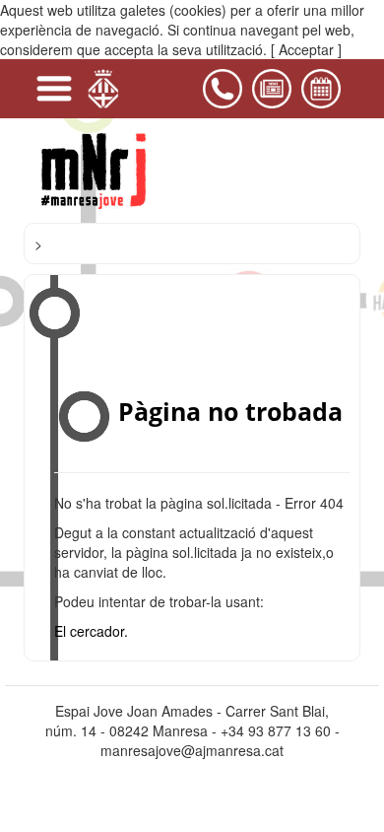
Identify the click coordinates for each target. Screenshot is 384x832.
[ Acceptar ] (306, 49)
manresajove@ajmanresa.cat (192, 750)
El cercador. (91, 631)
